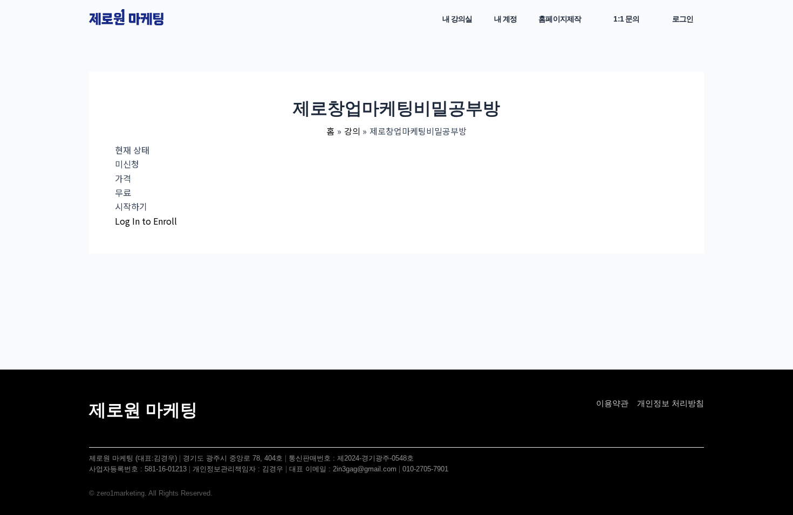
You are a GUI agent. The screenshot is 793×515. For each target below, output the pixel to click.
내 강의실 (457, 19)
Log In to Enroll (146, 220)
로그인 (682, 19)
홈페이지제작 (559, 19)
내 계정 (505, 19)
